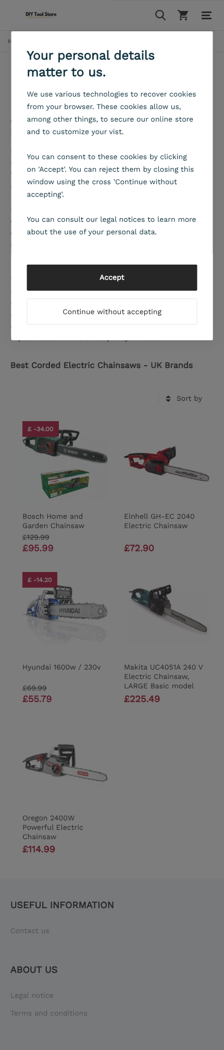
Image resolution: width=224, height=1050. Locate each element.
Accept (111, 277)
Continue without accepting (112, 312)
